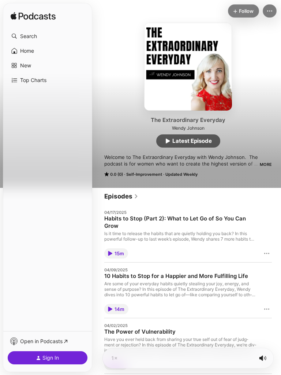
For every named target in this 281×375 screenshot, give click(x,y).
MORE (266, 164)
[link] (121, 196)
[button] (47, 36)
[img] (33, 16)
